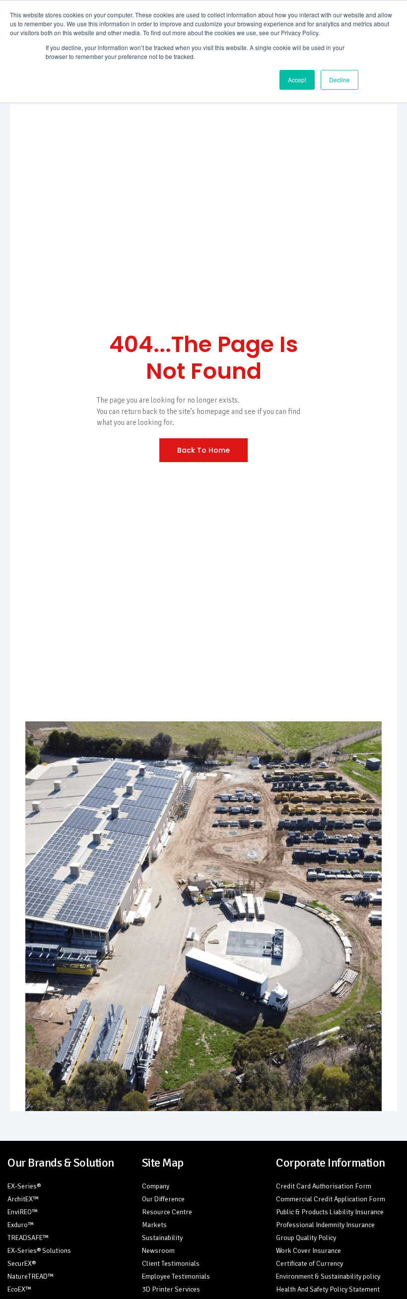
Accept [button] (297, 79)
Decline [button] (339, 79)
